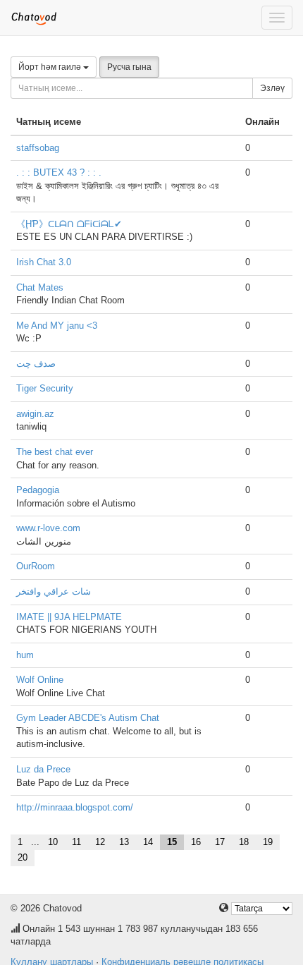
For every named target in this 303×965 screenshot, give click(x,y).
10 (53, 842)
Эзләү (272, 88)
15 (172, 842)
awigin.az (35, 413)
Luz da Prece (43, 769)
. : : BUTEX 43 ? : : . (58, 172)
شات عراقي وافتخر (53, 591)
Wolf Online (39, 679)
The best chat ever (54, 452)
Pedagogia (37, 490)
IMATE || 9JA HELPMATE (69, 617)
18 (244, 842)
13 (124, 842)
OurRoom (35, 566)
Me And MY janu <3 (56, 325)
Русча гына (129, 67)
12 (100, 842)
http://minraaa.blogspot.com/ (74, 807)
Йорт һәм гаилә (50, 67)
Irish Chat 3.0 (43, 262)
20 (22, 857)
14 (148, 842)
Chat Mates (39, 287)
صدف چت (36, 363)
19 (268, 842)
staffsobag (37, 147)
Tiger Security (44, 388)
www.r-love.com (48, 528)
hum (25, 655)
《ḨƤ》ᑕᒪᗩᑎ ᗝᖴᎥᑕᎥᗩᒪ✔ (69, 224)
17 (220, 842)
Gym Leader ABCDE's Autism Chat (87, 717)
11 (76, 842)
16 (196, 842)
